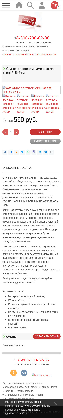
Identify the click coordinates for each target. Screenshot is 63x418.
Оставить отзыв (47, 336)
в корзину (45, 132)
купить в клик (45, 141)
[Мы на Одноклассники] (14, 375)
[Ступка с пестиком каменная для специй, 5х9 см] (31, 91)
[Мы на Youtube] (41, 375)
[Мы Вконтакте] (24, 375)
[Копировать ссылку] (51, 152)
